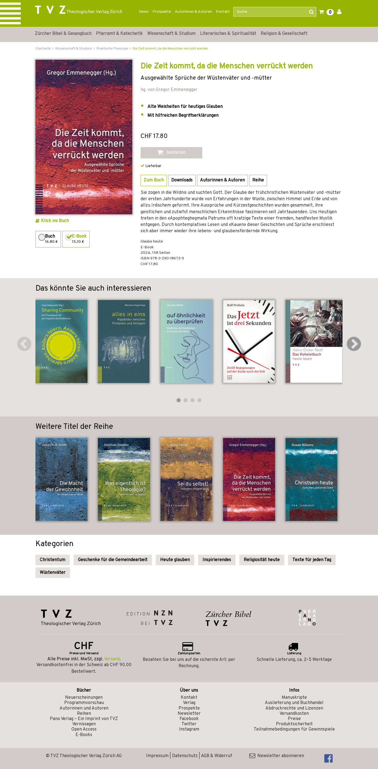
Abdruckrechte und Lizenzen (294, 708)
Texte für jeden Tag (311, 560)
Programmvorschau (84, 703)
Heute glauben (175, 560)
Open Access (84, 729)
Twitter (189, 724)
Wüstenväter (53, 572)
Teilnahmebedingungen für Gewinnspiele (294, 729)
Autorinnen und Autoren (83, 708)
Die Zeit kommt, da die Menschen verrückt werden (170, 48)
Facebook (189, 719)
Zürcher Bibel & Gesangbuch (63, 34)
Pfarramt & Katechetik (119, 34)
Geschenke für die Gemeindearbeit (112, 560)
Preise (294, 719)
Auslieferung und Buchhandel (294, 703)
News (144, 11)
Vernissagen (84, 724)
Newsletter (189, 713)
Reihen (84, 713)
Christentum (52, 560)
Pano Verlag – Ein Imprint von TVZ (84, 719)
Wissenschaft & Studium (171, 34)
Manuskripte (294, 697)
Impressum (157, 756)
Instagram (189, 729)
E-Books (84, 735)
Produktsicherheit (294, 724)
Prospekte (161, 11)
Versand (112, 659)
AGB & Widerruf (216, 756)
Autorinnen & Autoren (193, 11)
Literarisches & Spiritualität (228, 34)
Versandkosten (294, 713)
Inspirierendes (217, 560)
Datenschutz (185, 756)
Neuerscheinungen (84, 697)
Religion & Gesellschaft (284, 34)
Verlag (189, 703)
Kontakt (223, 11)
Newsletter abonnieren (279, 756)
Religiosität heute (262, 560)
